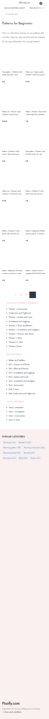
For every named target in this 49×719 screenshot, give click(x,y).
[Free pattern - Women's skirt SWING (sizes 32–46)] (36, 132)
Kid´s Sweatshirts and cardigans (22, 381)
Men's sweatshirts (16, 407)
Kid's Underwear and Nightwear (22, 393)
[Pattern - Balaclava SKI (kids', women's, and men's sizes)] (12, 248)
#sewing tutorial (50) (11, 452)
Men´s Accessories (17, 415)
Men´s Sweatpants (16, 411)
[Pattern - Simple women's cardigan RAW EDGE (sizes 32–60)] (36, 250)
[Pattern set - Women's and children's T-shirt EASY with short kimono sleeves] (12, 173)
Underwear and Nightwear (20, 313)
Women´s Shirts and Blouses (20, 325)
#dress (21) (35, 458)
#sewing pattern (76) (12, 447)
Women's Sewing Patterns (22, 302)
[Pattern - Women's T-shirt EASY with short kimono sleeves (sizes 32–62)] (12, 213)
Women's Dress (15, 346)
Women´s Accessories (18, 309)
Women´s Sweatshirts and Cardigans (24, 329)
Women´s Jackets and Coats (20, 317)
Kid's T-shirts (14, 389)
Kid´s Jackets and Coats (18, 377)
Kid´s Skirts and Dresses (19, 368)
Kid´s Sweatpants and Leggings (22, 372)
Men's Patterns (15, 401)
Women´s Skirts (15, 338)
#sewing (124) (9, 442)
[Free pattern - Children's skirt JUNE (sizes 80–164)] (12, 52)
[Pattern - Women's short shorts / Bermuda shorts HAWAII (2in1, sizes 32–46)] (36, 94)
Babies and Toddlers (17, 360)
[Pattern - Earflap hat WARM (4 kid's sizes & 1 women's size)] (36, 208)
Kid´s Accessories (16, 385)
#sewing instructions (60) (34, 447)
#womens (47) (9, 458)
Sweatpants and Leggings (19, 321)
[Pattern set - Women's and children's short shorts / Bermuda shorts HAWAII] (12, 94)
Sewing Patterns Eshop (14, 8)
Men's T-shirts (14, 420)
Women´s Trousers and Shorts (21, 334)
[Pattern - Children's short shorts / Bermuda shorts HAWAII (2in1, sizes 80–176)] (12, 133)
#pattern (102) (25, 442)
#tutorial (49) (29, 452)
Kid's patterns (14, 354)
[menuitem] (10, 14)
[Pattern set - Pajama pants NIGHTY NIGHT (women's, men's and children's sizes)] (36, 54)
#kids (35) (23, 458)
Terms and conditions (13, 712)
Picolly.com (11, 703)
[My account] (45, 3)
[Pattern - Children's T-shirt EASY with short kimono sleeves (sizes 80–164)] (36, 173)
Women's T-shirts (16, 342)
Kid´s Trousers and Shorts (19, 364)
